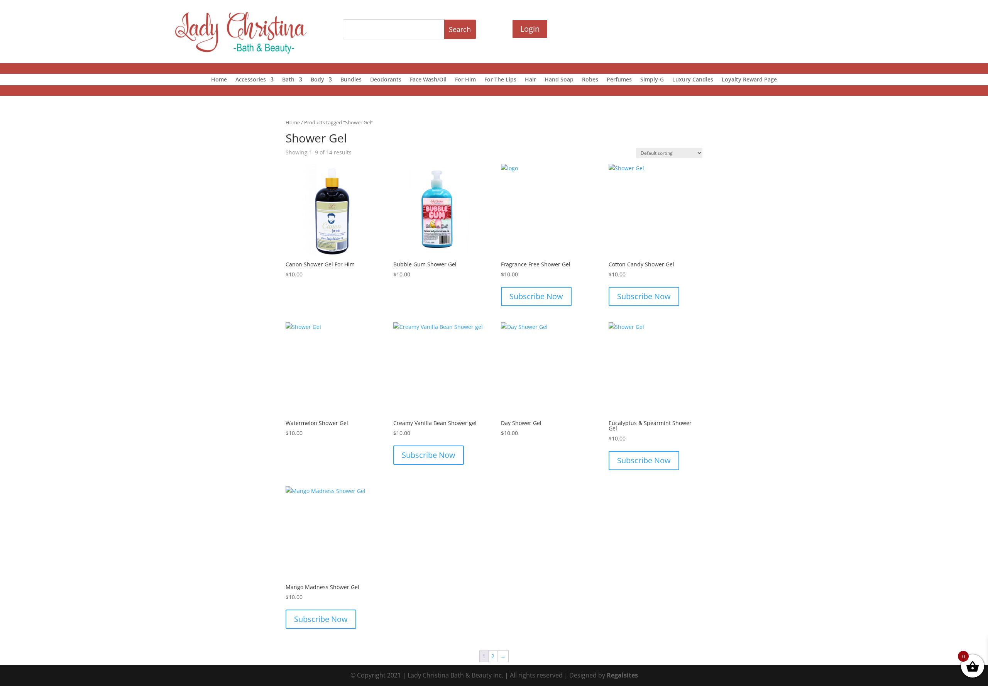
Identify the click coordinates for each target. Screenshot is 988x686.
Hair (530, 80)
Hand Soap (559, 80)
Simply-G (652, 80)
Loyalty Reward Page (749, 80)
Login (530, 29)
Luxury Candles (692, 80)
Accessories (250, 80)
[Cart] (692, 29)
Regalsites (622, 675)
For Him (465, 80)
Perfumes (619, 80)
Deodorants (385, 80)
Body (317, 80)
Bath (288, 80)
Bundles (351, 80)
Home (219, 80)
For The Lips (500, 80)
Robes (590, 80)
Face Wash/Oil (428, 80)
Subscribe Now (536, 296)
